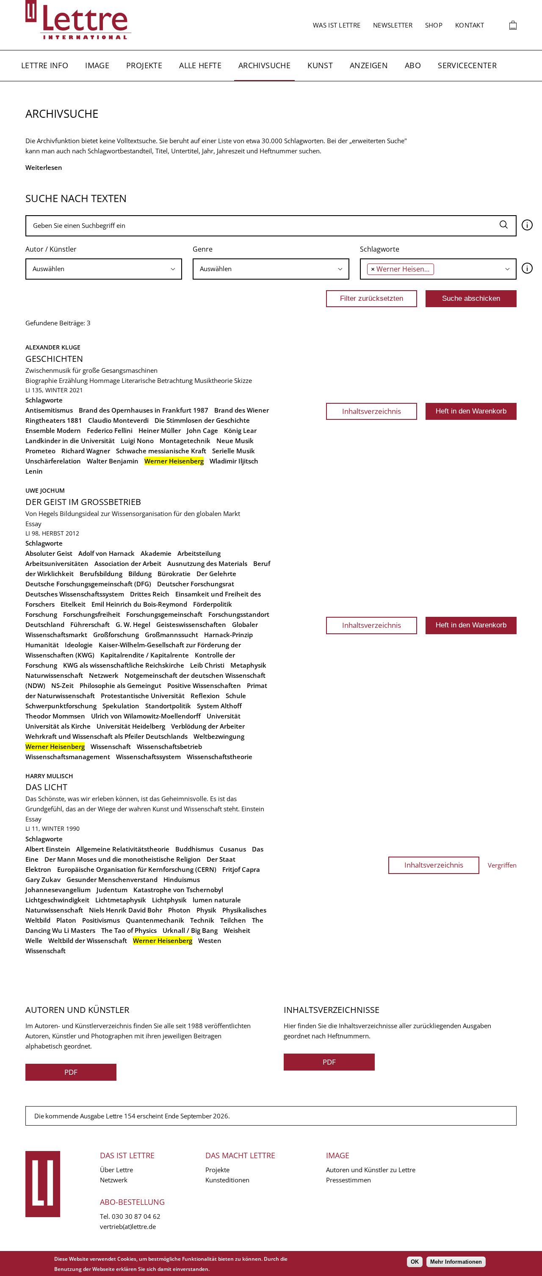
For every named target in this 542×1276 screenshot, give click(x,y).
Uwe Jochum (45, 490)
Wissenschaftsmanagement (67, 756)
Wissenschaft (111, 746)
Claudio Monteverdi (118, 420)
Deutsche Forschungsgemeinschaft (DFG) (88, 584)
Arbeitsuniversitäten (56, 563)
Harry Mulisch (49, 776)
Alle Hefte (200, 65)
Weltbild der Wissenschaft (87, 940)
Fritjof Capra (241, 869)
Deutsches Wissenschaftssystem (74, 594)
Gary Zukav (43, 879)
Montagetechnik (185, 440)
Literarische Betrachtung (157, 380)
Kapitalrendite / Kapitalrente (144, 655)
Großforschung (116, 634)
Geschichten (54, 358)
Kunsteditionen (227, 1180)
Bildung (140, 573)
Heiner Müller (159, 430)
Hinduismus (181, 879)
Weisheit (237, 930)
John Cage (202, 430)
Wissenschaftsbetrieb (169, 746)
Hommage (104, 380)
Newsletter (392, 25)
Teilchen (233, 920)
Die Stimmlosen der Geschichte (202, 420)
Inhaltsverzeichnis (371, 411)
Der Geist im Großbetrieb (83, 502)
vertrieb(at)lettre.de (128, 1226)
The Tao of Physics (129, 930)
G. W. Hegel (133, 624)
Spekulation (120, 706)
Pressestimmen (348, 1180)
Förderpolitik (212, 604)
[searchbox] (104, 268)
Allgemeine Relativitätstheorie (122, 849)
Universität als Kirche (58, 726)
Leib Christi (207, 665)
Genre (203, 249)
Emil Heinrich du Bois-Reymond (139, 604)
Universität (224, 716)
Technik (202, 920)
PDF (70, 1072)
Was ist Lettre (336, 25)
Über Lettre (116, 1169)
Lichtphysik (169, 900)
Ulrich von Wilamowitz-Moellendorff (146, 716)
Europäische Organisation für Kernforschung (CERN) (136, 869)
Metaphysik (248, 665)
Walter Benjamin (112, 461)
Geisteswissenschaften (191, 624)
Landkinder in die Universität (70, 440)
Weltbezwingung (219, 736)
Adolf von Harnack (106, 553)
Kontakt (469, 25)
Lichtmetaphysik (120, 900)
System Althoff (219, 706)
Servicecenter (467, 65)
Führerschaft (90, 624)
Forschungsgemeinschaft (164, 614)
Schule (236, 695)
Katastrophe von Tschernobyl (178, 889)
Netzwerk (104, 675)
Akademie (156, 553)
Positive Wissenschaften (204, 685)
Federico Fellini (110, 430)
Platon (66, 920)
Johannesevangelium (58, 889)
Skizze (243, 380)
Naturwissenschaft (54, 675)
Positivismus (101, 920)
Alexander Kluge (52, 347)
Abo (413, 65)
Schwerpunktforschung (61, 706)
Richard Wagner (85, 451)
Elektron (38, 869)
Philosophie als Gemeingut (120, 685)
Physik (206, 910)
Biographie (41, 380)
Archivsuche (264, 65)
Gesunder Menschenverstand (112, 879)
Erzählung (73, 380)
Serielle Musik (233, 451)
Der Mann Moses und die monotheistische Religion (122, 859)
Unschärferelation (53, 461)
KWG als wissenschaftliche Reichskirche (123, 665)
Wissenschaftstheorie (219, 756)
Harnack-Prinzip (228, 634)
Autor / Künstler (51, 249)
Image (97, 65)
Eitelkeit (73, 604)
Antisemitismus (49, 410)
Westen (209, 940)
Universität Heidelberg (131, 726)
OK (415, 1262)
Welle (33, 940)
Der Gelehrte (216, 573)
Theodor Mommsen (55, 716)
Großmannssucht (171, 634)
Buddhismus (194, 849)
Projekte (144, 65)
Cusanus (232, 849)
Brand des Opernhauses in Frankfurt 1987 (143, 410)
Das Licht (46, 787)
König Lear (240, 430)
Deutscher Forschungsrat (195, 584)
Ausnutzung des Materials (207, 563)
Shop (433, 25)
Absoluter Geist (48, 553)
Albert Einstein (47, 849)
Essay (33, 523)
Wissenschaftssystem (148, 756)
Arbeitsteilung (199, 553)
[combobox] (103, 269)
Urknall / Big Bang (190, 930)
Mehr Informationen (456, 1262)
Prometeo (40, 451)
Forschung (41, 614)
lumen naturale (217, 900)
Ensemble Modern (53, 430)
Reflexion (205, 695)
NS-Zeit (62, 685)
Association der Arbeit (127, 563)
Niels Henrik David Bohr (125, 910)
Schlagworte (379, 249)
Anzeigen (369, 65)
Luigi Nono (137, 440)
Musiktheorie (213, 380)
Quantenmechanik (155, 920)
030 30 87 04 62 (136, 1216)
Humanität (42, 645)
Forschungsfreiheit (91, 614)
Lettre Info (44, 65)
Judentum (112, 889)
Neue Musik (235, 440)
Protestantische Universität (143, 695)
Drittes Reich (149, 594)
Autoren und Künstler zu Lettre (370, 1169)
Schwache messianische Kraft (161, 451)
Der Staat (221, 859)
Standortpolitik (168, 706)
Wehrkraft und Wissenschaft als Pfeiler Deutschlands (106, 736)
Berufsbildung (101, 573)
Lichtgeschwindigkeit (57, 900)
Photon (179, 910)
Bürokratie (174, 573)
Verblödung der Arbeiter (208, 726)
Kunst (320, 65)
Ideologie (79, 645)
